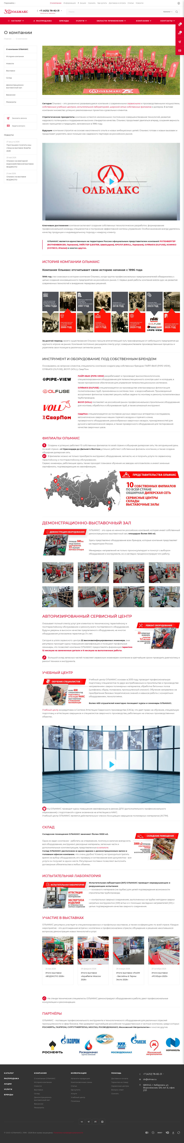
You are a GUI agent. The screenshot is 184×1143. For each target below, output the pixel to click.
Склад (37, 1093)
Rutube (95, 1122)
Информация (79, 1073)
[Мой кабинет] (179, 3)
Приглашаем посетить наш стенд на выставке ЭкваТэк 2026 (18, 148)
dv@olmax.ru (150, 1079)
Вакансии (38, 1104)
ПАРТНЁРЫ (52, 1013)
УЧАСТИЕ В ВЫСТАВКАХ (63, 918)
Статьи (74, 1086)
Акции (8, 1084)
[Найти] (176, 12)
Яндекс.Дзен (102, 1122)
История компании (43, 1082)
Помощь (116, 1073)
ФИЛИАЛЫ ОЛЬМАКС (61, 438)
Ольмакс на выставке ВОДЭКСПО (16, 178)
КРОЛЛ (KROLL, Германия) (129, 244)
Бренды (8, 1095)
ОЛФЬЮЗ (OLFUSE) (155, 244)
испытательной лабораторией (93, 107)
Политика (75, 1101)
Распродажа (11, 1078)
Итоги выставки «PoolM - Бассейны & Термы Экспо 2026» (128, 976)
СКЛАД (48, 827)
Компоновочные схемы (81, 1082)
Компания (40, 1073)
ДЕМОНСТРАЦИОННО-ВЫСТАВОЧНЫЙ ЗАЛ (86, 523)
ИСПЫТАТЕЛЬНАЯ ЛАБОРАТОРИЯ (71, 876)
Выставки (38, 1090)
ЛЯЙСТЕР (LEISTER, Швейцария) (96, 244)
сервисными (133, 103)
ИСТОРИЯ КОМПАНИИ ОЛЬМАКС (71, 262)
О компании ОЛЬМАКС (44, 1078)
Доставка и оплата (119, 1078)
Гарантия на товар (119, 1082)
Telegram (88, 1122)
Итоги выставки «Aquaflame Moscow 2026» (91, 976)
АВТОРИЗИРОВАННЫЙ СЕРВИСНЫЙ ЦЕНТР (87, 616)
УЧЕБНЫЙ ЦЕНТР (57, 673)
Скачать (115, 1093)
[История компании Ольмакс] (111, 312)
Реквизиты (39, 1107)
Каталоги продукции (80, 1078)
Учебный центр (50, 710)
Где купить (75, 1090)
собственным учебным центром (59, 107)
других (82, 248)
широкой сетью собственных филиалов (130, 107)
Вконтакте (82, 1122)
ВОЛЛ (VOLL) (85, 402)
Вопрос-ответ (117, 1090)
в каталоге (102, 847)
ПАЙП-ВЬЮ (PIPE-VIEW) (91, 376)
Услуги (8, 1089)
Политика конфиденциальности (68, 1133)
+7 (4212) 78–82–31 (49, 10)
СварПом (83, 414)
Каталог (9, 1073)
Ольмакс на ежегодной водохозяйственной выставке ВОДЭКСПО (20, 164)
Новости (9, 135)
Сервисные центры (120, 1086)
